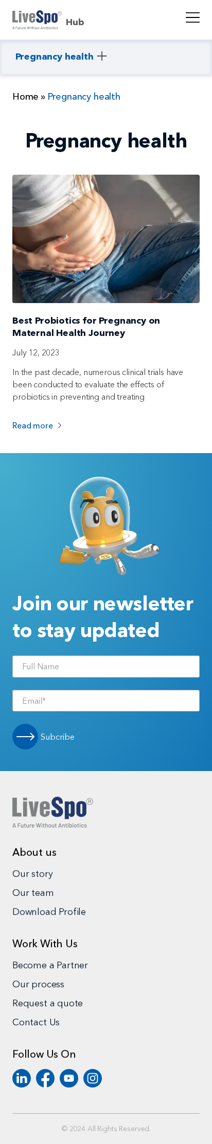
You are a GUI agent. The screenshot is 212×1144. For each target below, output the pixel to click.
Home (25, 96)
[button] (61, 57)
